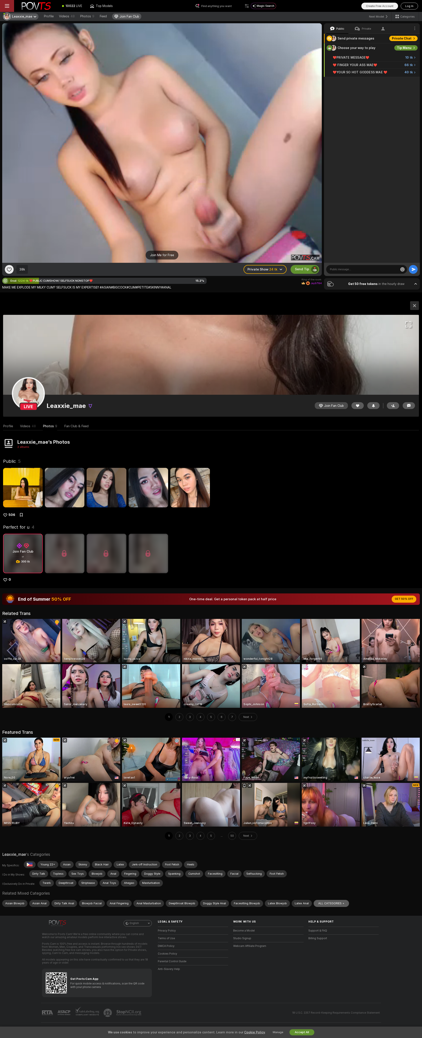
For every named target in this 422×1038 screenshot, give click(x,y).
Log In (409, 6)
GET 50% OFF (404, 598)
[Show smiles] (402, 269)
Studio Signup (242, 938)
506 (12, 515)
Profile (49, 16)
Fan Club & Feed (76, 426)
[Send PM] (409, 405)
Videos (67, 16)
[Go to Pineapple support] (108, 1013)
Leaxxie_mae (14, 854)
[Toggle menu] (7, 6)
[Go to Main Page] (36, 6)
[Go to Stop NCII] (129, 1012)
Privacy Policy (167, 930)
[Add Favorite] (9, 269)
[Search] (247, 6)
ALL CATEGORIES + (331, 903)
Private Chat (401, 38)
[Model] (414, 305)
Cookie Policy (254, 1032)
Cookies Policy (167, 953)
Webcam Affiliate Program (249, 946)
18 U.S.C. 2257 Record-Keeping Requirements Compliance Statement (336, 1012)
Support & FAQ (317, 930)
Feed (103, 16)
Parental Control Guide (172, 961)
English (134, 923)
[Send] (413, 269)
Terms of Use (166, 938)
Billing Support (317, 938)
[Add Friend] (393, 405)
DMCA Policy (166, 946)
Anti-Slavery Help (169, 969)
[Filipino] (30, 864)
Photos (87, 16)
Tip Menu (404, 48)
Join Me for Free (162, 255)
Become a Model (244, 930)
